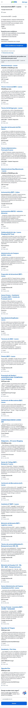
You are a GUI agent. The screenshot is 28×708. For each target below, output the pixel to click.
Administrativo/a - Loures (9, 65)
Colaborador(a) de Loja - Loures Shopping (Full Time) (11, 233)
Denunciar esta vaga (8, 52)
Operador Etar (5, 668)
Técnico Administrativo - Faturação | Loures (9, 149)
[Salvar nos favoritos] (25, 6)
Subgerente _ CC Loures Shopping (12, 441)
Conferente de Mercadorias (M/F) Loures (11, 401)
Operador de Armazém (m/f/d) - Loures (11, 128)
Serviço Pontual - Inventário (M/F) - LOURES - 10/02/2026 (12, 608)
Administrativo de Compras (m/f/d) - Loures (10, 254)
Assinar (14, 703)
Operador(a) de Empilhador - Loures (10, 319)
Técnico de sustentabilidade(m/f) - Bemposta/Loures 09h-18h (12, 545)
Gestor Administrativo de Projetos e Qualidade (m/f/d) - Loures (12, 587)
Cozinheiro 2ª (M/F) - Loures (10, 504)
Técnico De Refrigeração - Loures (11, 108)
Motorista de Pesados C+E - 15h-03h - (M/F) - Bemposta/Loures (11, 566)
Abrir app (24, 2)
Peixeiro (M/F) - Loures (8, 356)
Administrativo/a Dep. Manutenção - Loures (12, 170)
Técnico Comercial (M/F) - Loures (11, 87)
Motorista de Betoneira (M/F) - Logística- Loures (10, 524)
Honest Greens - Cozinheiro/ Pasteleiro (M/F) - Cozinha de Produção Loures (10, 297)
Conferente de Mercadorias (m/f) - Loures (12, 484)
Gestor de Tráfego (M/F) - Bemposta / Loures (9, 463)
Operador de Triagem (8, 628)
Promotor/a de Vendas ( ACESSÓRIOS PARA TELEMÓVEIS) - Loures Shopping (12, 377)
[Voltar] (2, 2)
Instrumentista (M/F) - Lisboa (10, 192)
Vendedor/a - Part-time (8, 649)
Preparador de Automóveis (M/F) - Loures (12, 275)
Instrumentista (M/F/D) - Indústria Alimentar (12, 212)
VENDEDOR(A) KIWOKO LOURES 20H (11, 421)
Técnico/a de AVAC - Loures (10, 339)
